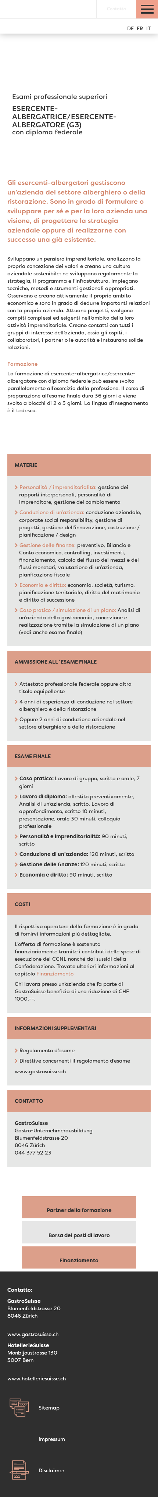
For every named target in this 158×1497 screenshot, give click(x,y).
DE (130, 28)
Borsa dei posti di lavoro (79, 1235)
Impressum (52, 1439)
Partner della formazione (79, 1210)
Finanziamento (54, 973)
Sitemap (49, 1407)
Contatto (116, 9)
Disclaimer (51, 1470)
